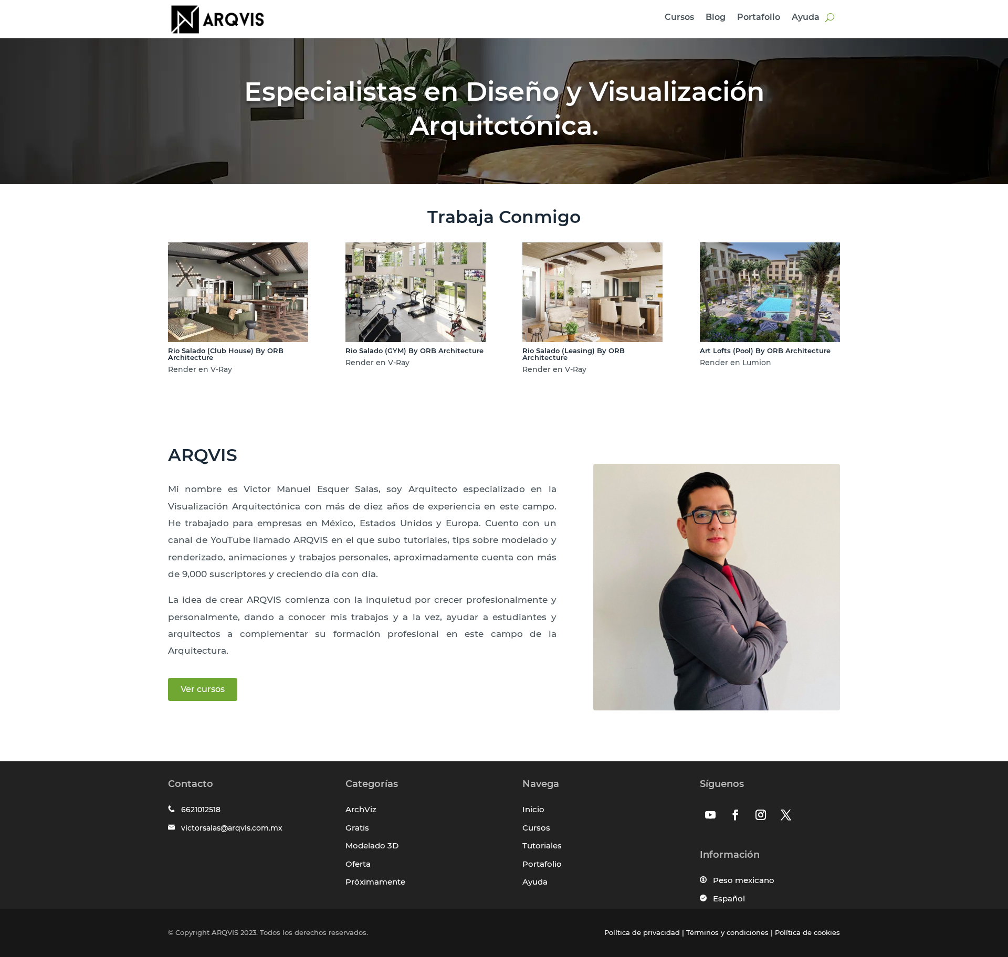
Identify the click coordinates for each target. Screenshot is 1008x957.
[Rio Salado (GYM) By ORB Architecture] (415, 339)
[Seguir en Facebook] (735, 814)
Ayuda (806, 18)
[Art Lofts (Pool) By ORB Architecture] (770, 339)
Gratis (357, 828)
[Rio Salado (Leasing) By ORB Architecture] (592, 339)
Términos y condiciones (727, 932)
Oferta (358, 864)
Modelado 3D (371, 845)
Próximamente (375, 882)
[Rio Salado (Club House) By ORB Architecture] (238, 339)
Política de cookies (807, 932)
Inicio (533, 809)
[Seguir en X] (785, 814)
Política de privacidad (642, 932)
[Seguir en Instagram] (760, 814)
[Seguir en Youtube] (710, 814)
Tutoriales (542, 845)
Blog (716, 18)
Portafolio (758, 18)
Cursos (679, 18)
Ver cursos (203, 689)
